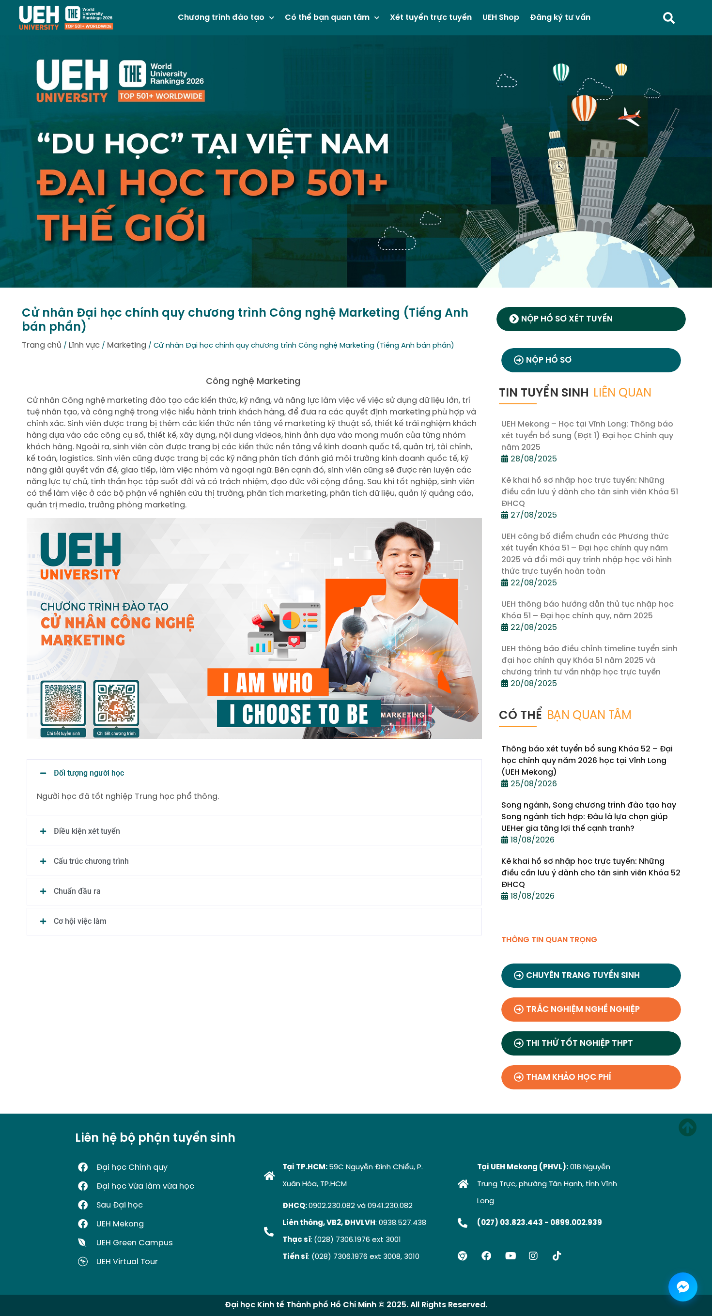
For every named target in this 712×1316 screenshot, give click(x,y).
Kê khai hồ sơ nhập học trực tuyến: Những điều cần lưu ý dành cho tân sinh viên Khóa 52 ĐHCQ (591, 873)
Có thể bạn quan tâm (327, 18)
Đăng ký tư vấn (560, 18)
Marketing (126, 345)
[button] (254, 773)
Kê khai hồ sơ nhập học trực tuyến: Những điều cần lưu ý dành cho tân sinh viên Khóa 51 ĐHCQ (589, 492)
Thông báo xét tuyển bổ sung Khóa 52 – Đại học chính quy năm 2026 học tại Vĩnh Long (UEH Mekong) (587, 761)
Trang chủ (42, 345)
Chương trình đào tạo (221, 18)
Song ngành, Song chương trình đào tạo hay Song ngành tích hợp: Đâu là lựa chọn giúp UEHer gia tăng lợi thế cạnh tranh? (588, 817)
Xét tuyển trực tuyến (431, 18)
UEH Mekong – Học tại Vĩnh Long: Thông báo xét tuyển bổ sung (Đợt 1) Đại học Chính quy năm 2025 (587, 436)
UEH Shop (500, 18)
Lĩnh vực (84, 345)
